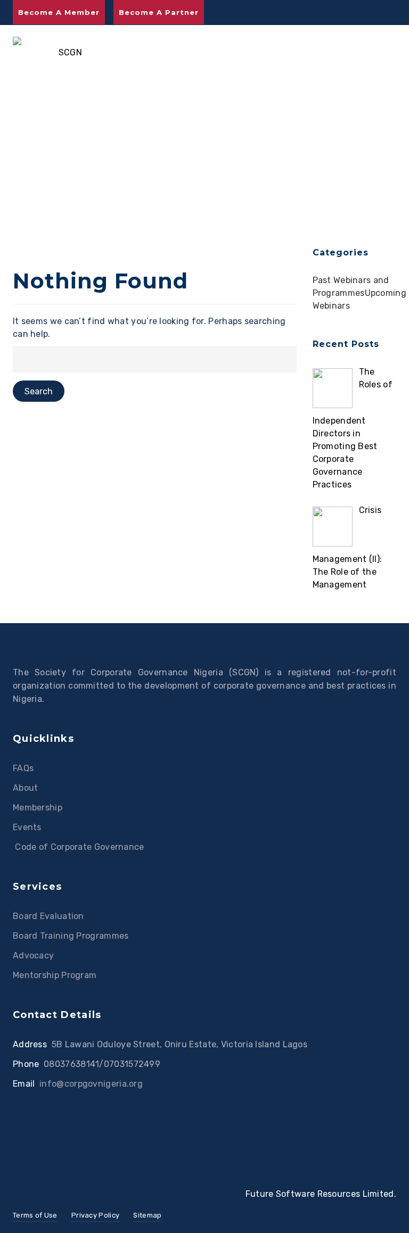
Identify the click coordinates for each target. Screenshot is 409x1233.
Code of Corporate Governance (78, 847)
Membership (37, 807)
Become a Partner (159, 12)
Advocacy (33, 955)
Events (27, 827)
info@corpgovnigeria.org (91, 1084)
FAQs (23, 768)
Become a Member (59, 12)
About (25, 788)
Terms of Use (35, 1215)
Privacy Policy (95, 1215)
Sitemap (147, 1215)
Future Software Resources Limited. (321, 1194)
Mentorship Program (54, 975)
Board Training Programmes (71, 936)
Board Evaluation (48, 916)
